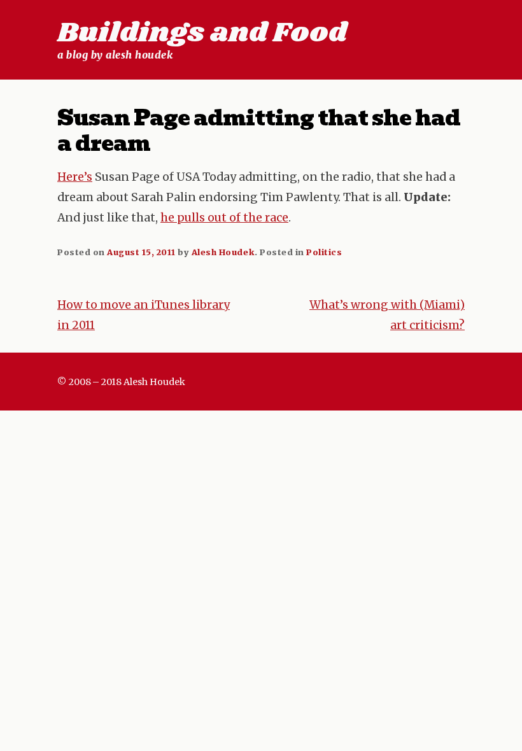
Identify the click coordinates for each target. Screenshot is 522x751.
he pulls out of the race (224, 218)
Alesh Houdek (223, 252)
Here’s (74, 177)
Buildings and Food (202, 33)
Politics (324, 252)
